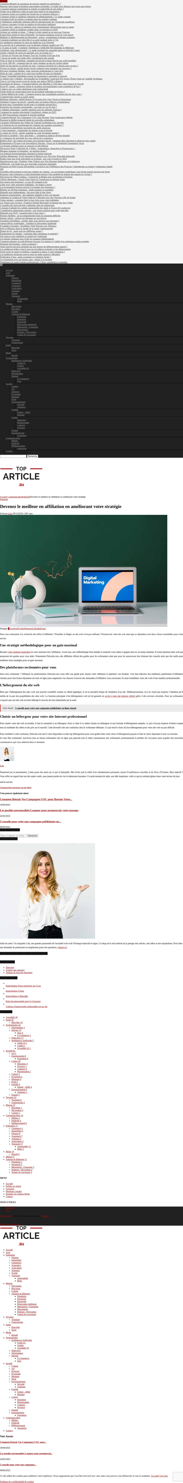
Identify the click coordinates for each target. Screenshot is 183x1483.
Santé (8, 345)
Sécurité (20, 404)
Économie (16, 394)
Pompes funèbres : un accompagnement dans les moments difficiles (30, 215)
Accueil (9, 270)
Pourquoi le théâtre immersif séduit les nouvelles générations (27, 120)
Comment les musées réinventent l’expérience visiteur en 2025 (28, 112)
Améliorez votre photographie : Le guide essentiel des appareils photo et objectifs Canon (40, 50)
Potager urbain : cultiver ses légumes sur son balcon (23, 218)
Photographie (23, 422)
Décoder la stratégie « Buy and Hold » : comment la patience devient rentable (35, 135)
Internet (14, 376)
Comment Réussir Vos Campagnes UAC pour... (23, 1442)
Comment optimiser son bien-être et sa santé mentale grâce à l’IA (29, 40)
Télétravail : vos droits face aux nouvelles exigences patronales (28, 164)
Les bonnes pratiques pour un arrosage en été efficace (24, 146)
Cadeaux (21, 425)
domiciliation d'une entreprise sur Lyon (23, 986)
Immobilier (16, 280)
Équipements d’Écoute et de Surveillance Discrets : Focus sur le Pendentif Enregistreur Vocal (42, 143)
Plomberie (21, 316)
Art (12, 389)
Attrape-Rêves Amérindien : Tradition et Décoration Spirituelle (28, 223)
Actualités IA (23, 368)
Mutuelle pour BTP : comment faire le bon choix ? (22, 213)
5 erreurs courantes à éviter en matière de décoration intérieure (28, 24)
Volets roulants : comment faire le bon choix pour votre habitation (29, 200)
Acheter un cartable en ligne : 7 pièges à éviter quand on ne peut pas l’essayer (35, 32)
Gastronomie (17, 342)
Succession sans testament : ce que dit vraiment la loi (23, 182)
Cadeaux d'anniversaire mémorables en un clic (26, 1006)
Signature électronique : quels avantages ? (19, 244)
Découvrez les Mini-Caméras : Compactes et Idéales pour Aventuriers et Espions (36, 177)
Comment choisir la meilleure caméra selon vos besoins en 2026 (29, 29)
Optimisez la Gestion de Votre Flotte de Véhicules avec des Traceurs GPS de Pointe (37, 197)
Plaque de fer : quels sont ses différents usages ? (21, 231)
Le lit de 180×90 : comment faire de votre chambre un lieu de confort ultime (34, 63)
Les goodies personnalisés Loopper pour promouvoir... (26, 1453)
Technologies (12, 358)
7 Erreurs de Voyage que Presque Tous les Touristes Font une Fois (30, 55)
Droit (13, 399)
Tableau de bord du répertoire (19, 972)
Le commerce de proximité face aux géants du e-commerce (26, 138)
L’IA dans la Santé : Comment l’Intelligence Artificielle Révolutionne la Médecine (37, 48)
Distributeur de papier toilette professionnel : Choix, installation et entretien (33, 262)
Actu (8, 273)
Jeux (19, 381)
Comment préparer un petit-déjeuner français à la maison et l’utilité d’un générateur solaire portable (44, 241)
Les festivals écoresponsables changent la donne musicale (26, 153)
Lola (10, 513)
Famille (14, 409)
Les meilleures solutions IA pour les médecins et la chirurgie (27, 42)
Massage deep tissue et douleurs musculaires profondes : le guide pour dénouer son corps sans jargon (45, 6)
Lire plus (164, 1476)
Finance (15, 278)
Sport (13, 350)
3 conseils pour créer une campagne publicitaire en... (30, 821)
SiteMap (45, 1216)
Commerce (16, 283)
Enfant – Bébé (23, 412)
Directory (10, 967)
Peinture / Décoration (26, 332)
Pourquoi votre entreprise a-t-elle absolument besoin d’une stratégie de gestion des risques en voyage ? (46, 174)
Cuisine (14, 311)
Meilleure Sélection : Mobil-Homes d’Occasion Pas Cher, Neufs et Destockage (35, 99)
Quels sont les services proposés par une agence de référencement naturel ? (34, 246)
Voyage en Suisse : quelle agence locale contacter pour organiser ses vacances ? (36, 68)
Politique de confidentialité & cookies (17, 1481)
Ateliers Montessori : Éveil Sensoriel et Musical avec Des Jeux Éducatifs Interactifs (37, 156)
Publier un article (13, 1186)
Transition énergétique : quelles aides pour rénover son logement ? (29, 221)
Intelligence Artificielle (21, 360)
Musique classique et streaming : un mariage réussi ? (23, 151)
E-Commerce (23, 378)
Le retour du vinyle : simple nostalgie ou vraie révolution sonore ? (29, 133)
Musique (15, 397)
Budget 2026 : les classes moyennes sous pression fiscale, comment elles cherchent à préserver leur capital (47, 141)
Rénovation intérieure (27, 324)
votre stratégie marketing (19, 652)
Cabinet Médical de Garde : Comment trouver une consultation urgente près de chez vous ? (41, 94)
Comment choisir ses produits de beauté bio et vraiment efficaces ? (30, 14)
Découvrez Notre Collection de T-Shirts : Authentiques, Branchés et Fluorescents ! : (37, 148)
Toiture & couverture (26, 335)
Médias (14, 441)
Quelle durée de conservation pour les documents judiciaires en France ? (32, 91)
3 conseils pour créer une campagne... (18, 1464)
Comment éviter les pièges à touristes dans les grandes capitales (28, 19)
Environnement (18, 402)
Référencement (18, 446)
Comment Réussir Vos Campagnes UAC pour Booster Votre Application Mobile (36, 117)
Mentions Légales (14, 1191)
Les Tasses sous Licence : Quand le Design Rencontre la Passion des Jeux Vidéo (36, 203)
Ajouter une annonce (15, 970)
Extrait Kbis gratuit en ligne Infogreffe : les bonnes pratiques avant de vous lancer (36, 35)
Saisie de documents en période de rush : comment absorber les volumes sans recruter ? (39, 66)
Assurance (16, 285)
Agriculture (16, 288)
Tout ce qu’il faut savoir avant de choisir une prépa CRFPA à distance (31, 81)
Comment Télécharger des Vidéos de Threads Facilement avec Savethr (32, 122)
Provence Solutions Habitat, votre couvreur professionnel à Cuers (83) (31, 71)
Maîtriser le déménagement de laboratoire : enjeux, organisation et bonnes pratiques (37, 37)
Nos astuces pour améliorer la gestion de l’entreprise (23, 236)
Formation (21, 435)
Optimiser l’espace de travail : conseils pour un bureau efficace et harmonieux (35, 102)
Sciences (15, 391)
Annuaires (21, 448)
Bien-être (15, 347)
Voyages (9, 337)
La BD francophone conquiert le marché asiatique (22, 115)
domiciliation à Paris (15, 991)
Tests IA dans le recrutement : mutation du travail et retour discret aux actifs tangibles (38, 60)
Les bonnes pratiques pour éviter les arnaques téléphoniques (27, 239)
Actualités (12, 1017)
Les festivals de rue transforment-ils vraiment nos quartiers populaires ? (32, 125)
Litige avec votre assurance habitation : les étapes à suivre (26, 184)
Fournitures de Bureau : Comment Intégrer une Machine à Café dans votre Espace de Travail (41, 84)
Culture (14, 386)
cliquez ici (62, 947)
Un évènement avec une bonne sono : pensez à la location (26, 259)
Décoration (16, 306)
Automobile (22, 298)
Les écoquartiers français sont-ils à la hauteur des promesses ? (27, 187)
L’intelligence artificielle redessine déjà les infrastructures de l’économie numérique (37, 22)
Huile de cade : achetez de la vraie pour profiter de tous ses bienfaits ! (31, 73)
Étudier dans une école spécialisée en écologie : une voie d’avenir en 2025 (33, 159)
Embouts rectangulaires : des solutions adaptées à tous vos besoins (29, 195)
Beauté (14, 355)
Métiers (10, 1157)
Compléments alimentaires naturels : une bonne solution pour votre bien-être (34, 210)
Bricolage (15, 309)
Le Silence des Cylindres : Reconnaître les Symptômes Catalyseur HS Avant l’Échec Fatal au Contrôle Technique (51, 79)
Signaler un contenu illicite (18, 1194)
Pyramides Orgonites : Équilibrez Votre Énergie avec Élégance (28, 226)
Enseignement (17, 433)
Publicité (15, 443)
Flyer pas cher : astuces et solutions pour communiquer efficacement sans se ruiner (37, 27)
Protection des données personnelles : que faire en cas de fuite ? (28, 107)
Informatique (17, 373)
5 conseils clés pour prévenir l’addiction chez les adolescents (27, 205)
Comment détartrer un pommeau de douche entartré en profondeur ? (30, 4)
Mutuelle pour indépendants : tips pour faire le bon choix (25, 192)
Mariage (21, 415)
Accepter (155, 1476)
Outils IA (21, 363)
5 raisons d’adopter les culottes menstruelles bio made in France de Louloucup (35, 208)
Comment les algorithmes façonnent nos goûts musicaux (25, 128)
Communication (13, 438)
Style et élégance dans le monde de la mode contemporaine (26, 228)
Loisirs (14, 417)
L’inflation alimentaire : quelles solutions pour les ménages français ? (31, 110)
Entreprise (10, 275)
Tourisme (15, 340)
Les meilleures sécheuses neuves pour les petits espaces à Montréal (30, 254)
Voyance (21, 428)
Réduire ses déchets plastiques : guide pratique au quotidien (26, 190)
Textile (14, 293)
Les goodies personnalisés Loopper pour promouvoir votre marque (39, 810)
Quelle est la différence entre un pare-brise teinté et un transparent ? (30, 11)
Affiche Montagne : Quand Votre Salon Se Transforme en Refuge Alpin (32, 179)
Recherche (32, 456)
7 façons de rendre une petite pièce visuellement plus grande (27, 58)
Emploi (14, 430)
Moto (19, 301)
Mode (8, 353)
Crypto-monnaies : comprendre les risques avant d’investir (26, 130)
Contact (9, 451)
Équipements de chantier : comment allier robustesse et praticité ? (29, 234)
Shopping (21, 420)
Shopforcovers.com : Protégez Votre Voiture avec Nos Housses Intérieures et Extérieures (40, 161)
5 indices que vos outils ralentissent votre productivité (24, 89)
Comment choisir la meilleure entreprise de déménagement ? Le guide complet (35, 17)
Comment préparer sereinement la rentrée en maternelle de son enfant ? (32, 9)
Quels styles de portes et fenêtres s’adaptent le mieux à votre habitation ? (32, 252)
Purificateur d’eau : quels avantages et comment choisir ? (25, 257)
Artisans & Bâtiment (20, 314)
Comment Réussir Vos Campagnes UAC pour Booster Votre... (36, 799)
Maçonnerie (22, 329)
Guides (20, 366)
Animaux (21, 407)
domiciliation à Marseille (17, 996)
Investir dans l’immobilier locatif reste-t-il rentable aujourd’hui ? (28, 104)
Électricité (21, 322)
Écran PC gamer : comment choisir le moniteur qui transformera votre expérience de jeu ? (40, 86)
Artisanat (15, 291)
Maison (9, 304)
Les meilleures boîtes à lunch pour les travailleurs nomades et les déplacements (35, 249)
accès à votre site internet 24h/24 (120, 696)
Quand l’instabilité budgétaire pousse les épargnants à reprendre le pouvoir (33, 76)
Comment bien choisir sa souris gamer (17, 97)
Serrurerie (21, 319)
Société (9, 384)
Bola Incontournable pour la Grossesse (23, 1001)
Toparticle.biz (6, 1216)
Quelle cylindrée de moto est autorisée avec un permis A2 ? (26, 53)
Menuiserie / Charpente (27, 327)
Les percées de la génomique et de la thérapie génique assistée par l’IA (31, 45)
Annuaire (10, 1189)
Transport (15, 296)
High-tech (15, 371)
